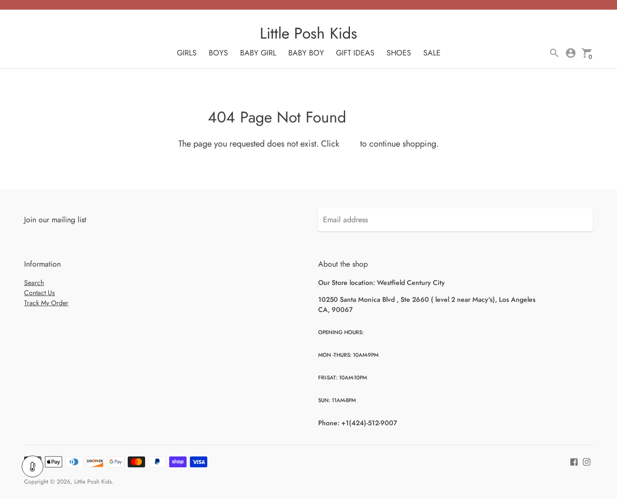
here (350, 143)
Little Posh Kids (93, 481)
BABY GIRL (258, 52)
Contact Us (39, 292)
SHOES (399, 52)
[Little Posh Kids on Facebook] (574, 460)
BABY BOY (306, 52)
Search (34, 282)
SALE (432, 52)
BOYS (218, 52)
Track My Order (46, 303)
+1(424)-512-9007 (369, 423)
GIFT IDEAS (355, 52)
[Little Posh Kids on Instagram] (586, 460)
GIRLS (187, 52)
